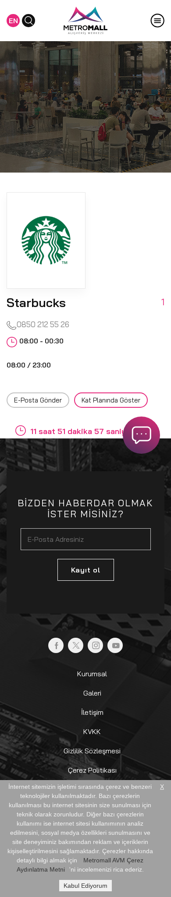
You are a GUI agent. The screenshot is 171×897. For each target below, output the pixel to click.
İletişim (92, 712)
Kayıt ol (85, 569)
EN (13, 20)
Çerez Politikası (92, 770)
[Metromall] (85, 19)
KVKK (92, 731)
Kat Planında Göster (111, 400)
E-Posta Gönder (38, 400)
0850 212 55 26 (43, 324)
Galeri (92, 693)
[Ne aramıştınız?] (28, 20)
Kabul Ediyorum (85, 885)
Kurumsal (92, 673)
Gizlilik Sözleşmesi (92, 750)
